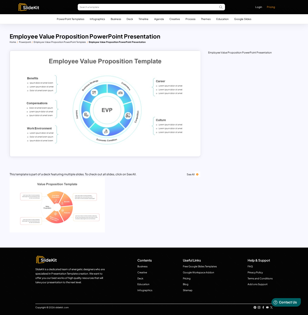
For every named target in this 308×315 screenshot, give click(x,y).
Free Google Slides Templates (200, 266)
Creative (174, 18)
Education (222, 18)
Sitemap (187, 290)
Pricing (271, 6)
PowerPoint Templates (70, 18)
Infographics (97, 18)
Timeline (143, 18)
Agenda (159, 18)
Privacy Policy (255, 272)
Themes (206, 18)
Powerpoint (25, 42)
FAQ (250, 266)
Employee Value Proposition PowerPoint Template (60, 42)
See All (190, 174)
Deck (130, 18)
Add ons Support (258, 284)
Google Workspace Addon (198, 272)
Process (190, 18)
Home (13, 42)
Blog (185, 284)
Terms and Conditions (260, 278)
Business (116, 18)
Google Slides (242, 18)
